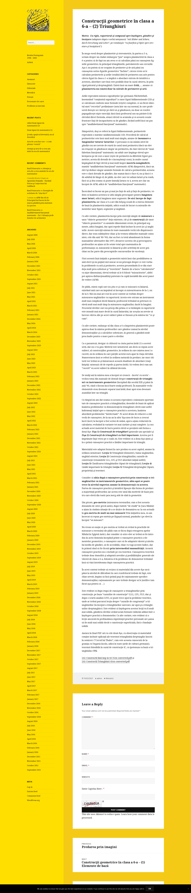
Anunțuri (31, 79)
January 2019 (32, 593)
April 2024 (31, 328)
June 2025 (31, 292)
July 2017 (31, 672)
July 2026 (31, 239)
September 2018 (34, 611)
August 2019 (32, 562)
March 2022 (32, 425)
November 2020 (34, 496)
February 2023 (33, 376)
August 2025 (32, 283)
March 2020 (32, 531)
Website (86, 777)
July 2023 (31, 354)
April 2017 (31, 686)
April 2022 (31, 420)
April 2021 (31, 473)
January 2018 (32, 646)
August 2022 (32, 403)
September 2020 (34, 504)
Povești (30, 97)
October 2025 (32, 275)
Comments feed (33, 796)
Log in (29, 787)
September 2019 (34, 557)
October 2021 (32, 447)
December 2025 (33, 266)
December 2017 (33, 650)
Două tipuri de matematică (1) (39, 130)
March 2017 (32, 690)
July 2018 (31, 619)
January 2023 (32, 381)
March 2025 (32, 305)
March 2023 (32, 372)
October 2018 (32, 606)
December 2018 (33, 597)
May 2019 (31, 575)
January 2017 (32, 699)
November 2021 (34, 443)
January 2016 (32, 752)
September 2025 (34, 279)
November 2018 (34, 602)
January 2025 (32, 314)
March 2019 (32, 584)
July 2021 (31, 460)
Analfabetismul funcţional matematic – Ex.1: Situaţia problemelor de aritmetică (40, 215)
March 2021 (32, 478)
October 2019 (32, 553)
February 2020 (33, 535)
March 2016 (32, 743)
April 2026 (31, 248)
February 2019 (33, 588)
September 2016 (34, 717)
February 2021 (33, 482)
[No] (188, 889)
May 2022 (31, 416)
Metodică (31, 92)
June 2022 (31, 412)
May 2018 (31, 628)
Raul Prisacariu (33, 168)
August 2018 (32, 615)
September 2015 (34, 770)
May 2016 (31, 734)
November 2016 (34, 708)
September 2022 (34, 398)
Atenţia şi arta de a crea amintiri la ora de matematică (40, 171)
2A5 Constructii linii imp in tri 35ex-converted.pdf (107, 657)
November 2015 (34, 761)
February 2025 (33, 310)
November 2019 (34, 549)
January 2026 (32, 261)
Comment (87, 717)
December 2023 (33, 336)
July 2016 (31, 725)
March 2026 (32, 252)
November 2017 (34, 655)
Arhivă (30, 62)
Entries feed (32, 791)
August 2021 (32, 456)
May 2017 (31, 681)
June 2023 (31, 359)
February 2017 (33, 695)
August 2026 (32, 235)
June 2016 (31, 730)
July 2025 (31, 288)
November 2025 (34, 270)
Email (85, 765)
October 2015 (32, 765)
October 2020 (32, 500)
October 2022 (32, 394)
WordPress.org (33, 800)
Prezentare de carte (35, 101)
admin (99, 678)
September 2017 (34, 664)
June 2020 (31, 518)
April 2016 (31, 739)
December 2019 (33, 544)
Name (85, 754)
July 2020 (31, 513)
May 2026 (31, 244)
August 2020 (32, 509)
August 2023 (32, 350)
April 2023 (31, 367)
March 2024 (32, 332)
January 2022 (32, 434)
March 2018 (32, 637)
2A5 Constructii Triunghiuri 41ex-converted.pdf (106, 661)
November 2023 (34, 341)
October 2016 (32, 712)
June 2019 (31, 571)
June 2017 (31, 677)
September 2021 (34, 451)
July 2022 (31, 407)
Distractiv (31, 84)
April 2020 (31, 527)
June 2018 (31, 624)
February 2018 (33, 641)
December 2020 (33, 491)
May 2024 (31, 323)
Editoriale (31, 88)
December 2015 (33, 756)
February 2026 (33, 257)
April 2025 (31, 301)
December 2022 (33, 385)
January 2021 (32, 487)
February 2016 (33, 748)
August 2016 (32, 721)
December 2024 (33, 319)
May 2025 (31, 297)
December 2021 (33, 438)
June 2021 (31, 465)
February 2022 (33, 429)
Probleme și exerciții (36, 106)
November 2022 (34, 389)
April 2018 (31, 633)
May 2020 (31, 522)
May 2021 (31, 469)
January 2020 (32, 540)
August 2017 (32, 668)
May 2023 (31, 363)
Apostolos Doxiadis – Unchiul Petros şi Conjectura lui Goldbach (39, 183)
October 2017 (32, 659)
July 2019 (31, 566)
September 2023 (34, 345)
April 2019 (31, 580)
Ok (149, 888)
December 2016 (33, 703)
